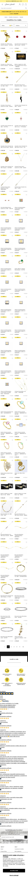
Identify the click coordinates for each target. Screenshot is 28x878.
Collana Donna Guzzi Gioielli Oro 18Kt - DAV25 (20, 167)
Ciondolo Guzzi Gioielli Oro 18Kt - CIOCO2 (21, 106)
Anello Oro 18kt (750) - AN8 (20, 474)
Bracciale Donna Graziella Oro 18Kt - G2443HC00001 (21, 576)
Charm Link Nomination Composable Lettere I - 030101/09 (20, 229)
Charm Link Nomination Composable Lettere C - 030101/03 (20, 290)
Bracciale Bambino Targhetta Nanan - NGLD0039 (5, 556)
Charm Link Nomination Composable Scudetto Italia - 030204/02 (6, 392)
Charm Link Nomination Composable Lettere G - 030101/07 (20, 310)
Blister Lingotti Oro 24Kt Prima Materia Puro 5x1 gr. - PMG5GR (21, 65)
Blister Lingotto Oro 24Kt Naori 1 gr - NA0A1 (20, 494)
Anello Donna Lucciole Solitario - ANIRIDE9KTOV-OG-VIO (7, 433)
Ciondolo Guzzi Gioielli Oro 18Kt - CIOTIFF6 (7, 126)
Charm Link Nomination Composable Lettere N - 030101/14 (6, 331)
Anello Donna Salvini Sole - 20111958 (7, 474)
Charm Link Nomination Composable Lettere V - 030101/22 (20, 372)
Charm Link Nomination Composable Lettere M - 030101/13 (6, 249)
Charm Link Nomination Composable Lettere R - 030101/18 (6, 351)
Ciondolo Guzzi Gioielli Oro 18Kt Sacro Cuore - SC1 (21, 147)
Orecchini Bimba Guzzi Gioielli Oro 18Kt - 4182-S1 (7, 208)
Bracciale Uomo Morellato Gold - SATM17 (7, 637)
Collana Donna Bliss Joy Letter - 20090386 (20, 392)
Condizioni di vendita (19, 849)
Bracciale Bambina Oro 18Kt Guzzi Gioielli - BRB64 (21, 514)
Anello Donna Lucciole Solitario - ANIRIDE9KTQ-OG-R (6, 454)
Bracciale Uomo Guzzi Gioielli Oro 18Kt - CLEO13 (20, 85)
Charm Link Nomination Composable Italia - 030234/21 (20, 208)
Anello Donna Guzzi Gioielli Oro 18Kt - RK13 (7, 85)
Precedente (4, 707)
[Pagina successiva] (23, 646)
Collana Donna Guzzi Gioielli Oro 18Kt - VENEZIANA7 (5, 188)
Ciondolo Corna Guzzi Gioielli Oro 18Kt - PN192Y (6, 106)
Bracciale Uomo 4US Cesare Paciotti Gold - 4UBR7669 (20, 597)
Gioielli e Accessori (13, 17)
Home (6, 17)
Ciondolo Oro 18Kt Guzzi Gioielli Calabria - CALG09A (7, 65)
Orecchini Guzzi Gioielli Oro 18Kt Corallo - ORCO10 (21, 44)
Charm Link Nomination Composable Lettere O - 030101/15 (20, 249)
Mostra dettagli (14, 875)
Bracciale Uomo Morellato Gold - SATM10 (21, 617)
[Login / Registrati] (20, 4)
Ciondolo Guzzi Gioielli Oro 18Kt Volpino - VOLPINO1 (7, 167)
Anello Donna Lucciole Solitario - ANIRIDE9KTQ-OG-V (20, 454)
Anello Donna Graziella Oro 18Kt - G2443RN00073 (7, 412)
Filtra (6, 25)
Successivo (11, 707)
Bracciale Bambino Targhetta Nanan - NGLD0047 (5, 576)
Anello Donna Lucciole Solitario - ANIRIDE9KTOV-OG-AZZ (21, 413)
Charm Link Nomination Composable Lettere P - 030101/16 (20, 331)
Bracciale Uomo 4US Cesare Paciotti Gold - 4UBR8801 (6, 617)
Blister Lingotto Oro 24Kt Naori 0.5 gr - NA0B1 (6, 494)
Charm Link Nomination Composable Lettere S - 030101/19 (20, 351)
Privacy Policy (9, 840)
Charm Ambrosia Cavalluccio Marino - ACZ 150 (20, 637)
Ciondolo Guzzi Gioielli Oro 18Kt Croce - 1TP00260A (21, 126)
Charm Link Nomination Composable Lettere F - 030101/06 (6, 310)
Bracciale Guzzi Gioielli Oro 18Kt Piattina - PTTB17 (7, 596)
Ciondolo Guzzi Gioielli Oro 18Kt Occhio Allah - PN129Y (7, 147)
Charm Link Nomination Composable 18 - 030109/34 (6, 290)
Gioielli (21, 17)
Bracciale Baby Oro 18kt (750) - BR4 (6, 514)
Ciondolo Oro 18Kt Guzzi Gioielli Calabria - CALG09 (7, 44)
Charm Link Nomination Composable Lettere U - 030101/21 (6, 270)
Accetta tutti (14, 870)
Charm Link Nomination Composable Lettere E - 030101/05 (6, 229)
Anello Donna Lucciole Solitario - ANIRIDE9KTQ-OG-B (20, 433)
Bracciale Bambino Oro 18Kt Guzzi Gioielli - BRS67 (7, 535)
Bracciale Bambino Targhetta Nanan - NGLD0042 (19, 556)
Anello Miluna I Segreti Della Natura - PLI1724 (20, 269)
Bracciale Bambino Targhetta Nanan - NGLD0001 (19, 535)
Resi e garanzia (18, 851)
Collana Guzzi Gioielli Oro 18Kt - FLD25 (20, 187)
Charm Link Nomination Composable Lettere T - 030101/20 (6, 372)
